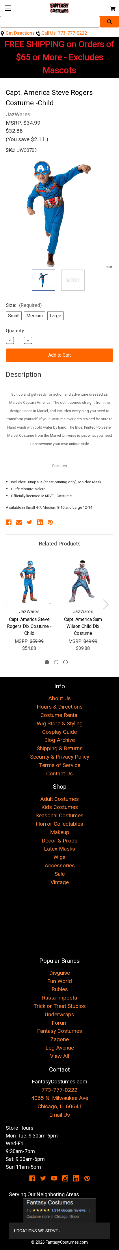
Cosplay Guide (59, 732)
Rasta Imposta (59, 997)
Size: (24, 305)
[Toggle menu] (8, 8)
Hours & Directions (60, 706)
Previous (6, 604)
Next (105, 604)
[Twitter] (29, 522)
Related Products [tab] (60, 543)
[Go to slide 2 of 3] (56, 662)
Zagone (59, 1039)
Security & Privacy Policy (59, 756)
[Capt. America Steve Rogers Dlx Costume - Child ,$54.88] (29, 581)
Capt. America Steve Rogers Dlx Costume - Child (29, 626)
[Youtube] (54, 1178)
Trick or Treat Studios (60, 1006)
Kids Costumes (59, 807)
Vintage (60, 882)
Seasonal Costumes (59, 815)
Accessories (59, 865)
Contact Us (59, 773)
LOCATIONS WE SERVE (36, 1231)
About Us (59, 698)
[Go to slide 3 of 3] (65, 662)
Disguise (59, 972)
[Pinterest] (50, 522)
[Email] (19, 522)
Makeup (59, 832)
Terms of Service (59, 765)
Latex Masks (59, 848)
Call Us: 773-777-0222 (63, 33)
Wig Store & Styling (60, 723)
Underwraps (59, 1014)
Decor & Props (59, 840)
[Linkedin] (40, 522)
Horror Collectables (59, 824)
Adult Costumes (59, 799)
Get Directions (20, 33)
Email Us (59, 1114)
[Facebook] (9, 522)
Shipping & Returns (60, 748)
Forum (60, 1022)
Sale (60, 874)
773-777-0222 (59, 1090)
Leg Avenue (59, 1047)
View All (59, 1056)
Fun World (59, 981)
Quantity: (15, 330)
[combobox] (50, 21)
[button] (59, 1210)
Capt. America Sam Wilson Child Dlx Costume (83, 626)
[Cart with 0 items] (112, 8)
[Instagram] (65, 1178)
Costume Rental (59, 715)
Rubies (59, 989)
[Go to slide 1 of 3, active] (47, 662)
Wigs (59, 857)
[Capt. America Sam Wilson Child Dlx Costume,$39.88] (82, 581)
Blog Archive (59, 740)
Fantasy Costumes (59, 1031)
